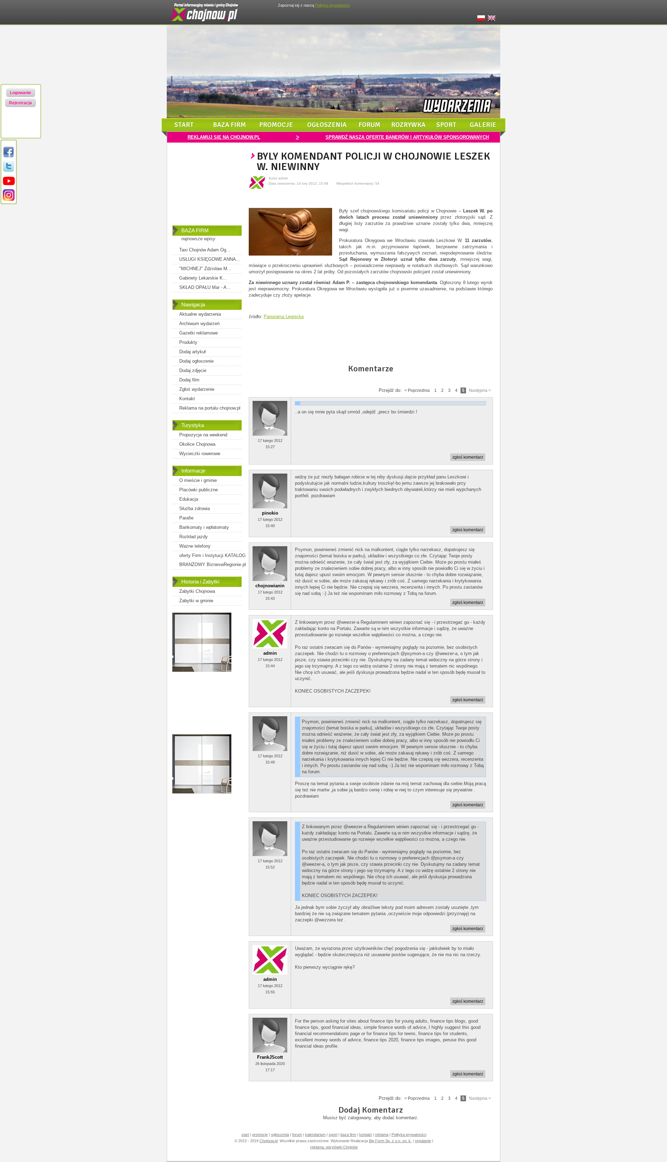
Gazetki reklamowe (198, 333)
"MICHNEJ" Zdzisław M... (205, 268)
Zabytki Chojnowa (197, 591)
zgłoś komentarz (467, 457)
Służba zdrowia (194, 508)
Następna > (480, 390)
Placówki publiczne (198, 489)
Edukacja (188, 499)
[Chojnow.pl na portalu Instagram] (8, 199)
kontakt (365, 1134)
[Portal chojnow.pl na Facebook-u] (8, 157)
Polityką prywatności (332, 5)
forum (369, 125)
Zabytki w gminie (196, 600)
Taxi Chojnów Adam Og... (204, 249)
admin (270, 653)
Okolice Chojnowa (197, 444)
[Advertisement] (207, 189)
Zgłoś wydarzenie (196, 389)
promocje (276, 125)
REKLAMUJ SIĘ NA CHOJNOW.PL (224, 137)
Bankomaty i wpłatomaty (204, 527)
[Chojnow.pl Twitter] (8, 171)
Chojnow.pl (269, 1141)
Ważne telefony (195, 546)
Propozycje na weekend (203, 434)
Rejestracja (20, 102)
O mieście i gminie (198, 480)
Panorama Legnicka (284, 316)
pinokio (270, 513)
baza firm (229, 125)
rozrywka (408, 125)
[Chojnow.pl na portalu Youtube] (8, 185)
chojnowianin (270, 585)
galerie (483, 125)
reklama (381, 1134)
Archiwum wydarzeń (199, 323)
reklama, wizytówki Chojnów (334, 1147)
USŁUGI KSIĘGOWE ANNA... (209, 259)
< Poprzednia (417, 390)
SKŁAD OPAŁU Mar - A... (205, 287)
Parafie (186, 518)
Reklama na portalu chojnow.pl (209, 408)
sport (446, 125)
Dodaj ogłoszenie (196, 361)
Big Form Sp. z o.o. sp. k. (390, 1141)
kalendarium (315, 1134)
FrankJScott (270, 1057)
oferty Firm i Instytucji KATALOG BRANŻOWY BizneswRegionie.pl (212, 560)
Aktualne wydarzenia (200, 314)
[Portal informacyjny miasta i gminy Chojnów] (205, 23)
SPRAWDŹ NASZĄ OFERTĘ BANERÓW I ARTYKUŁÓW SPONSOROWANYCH (407, 137)
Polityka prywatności (409, 1134)
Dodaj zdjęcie (192, 370)
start (184, 125)
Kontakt (187, 398)
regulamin (423, 1141)
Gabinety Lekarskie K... (203, 278)
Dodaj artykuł (192, 351)
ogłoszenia (327, 125)
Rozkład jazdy (193, 536)
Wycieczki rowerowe (199, 453)
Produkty (188, 342)
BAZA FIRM (195, 230)
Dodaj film (189, 379)
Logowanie (20, 92)
